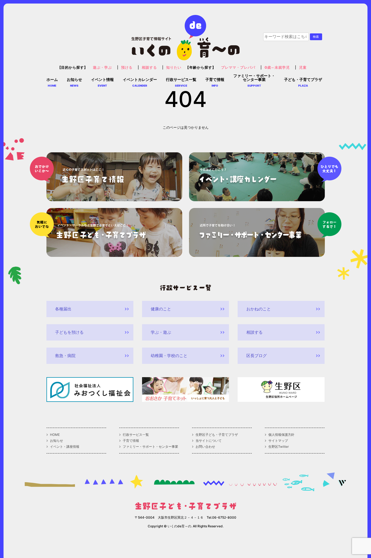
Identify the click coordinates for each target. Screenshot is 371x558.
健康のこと (161, 308)
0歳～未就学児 (277, 67)
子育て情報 (131, 440)
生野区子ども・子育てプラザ (217, 434)
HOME (55, 434)
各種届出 (63, 308)
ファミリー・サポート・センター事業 (150, 446)
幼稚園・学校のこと (169, 355)
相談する (149, 67)
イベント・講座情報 (64, 446)
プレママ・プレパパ (238, 67)
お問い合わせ (205, 446)
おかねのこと (258, 308)
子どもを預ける (69, 332)
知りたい (173, 67)
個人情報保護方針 (281, 434)
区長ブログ (256, 355)
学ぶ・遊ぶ (161, 332)
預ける (127, 67)
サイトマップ (278, 440)
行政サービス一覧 (136, 434)
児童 (303, 67)
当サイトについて (209, 440)
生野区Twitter (278, 446)
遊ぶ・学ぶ (102, 67)
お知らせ (56, 440)
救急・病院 (65, 355)
